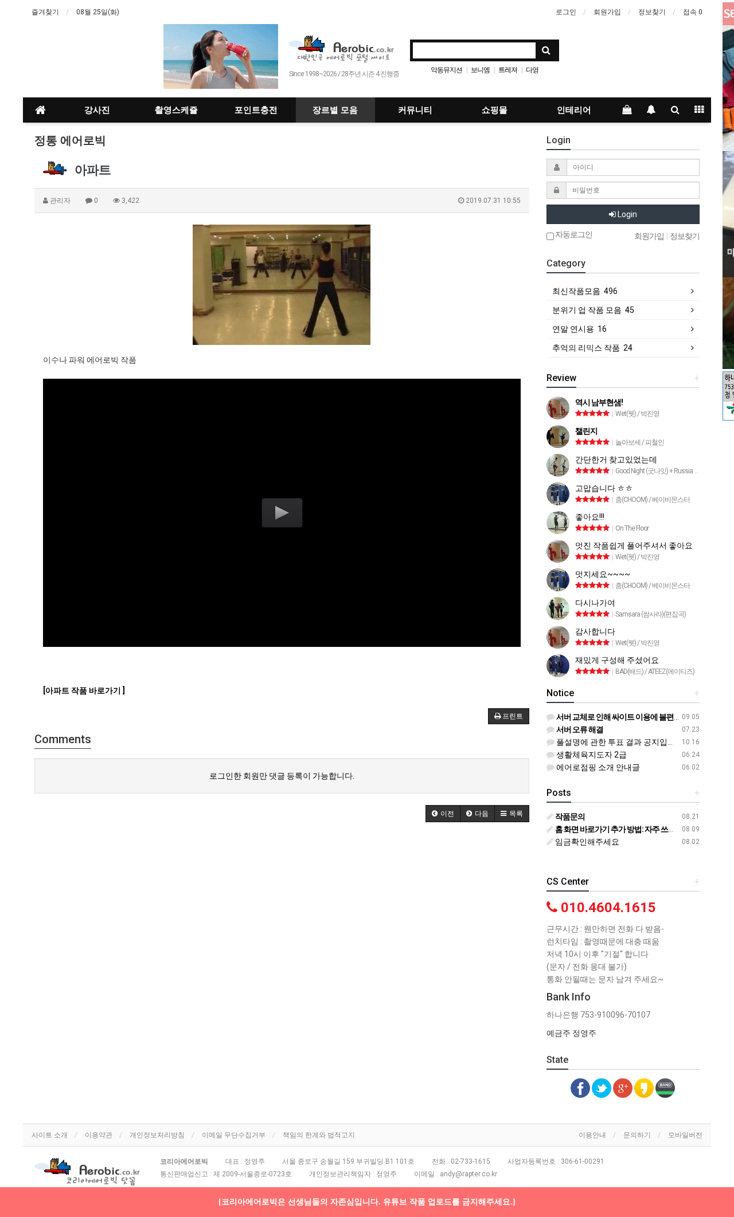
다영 (532, 70)
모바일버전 (685, 1135)
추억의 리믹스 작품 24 (592, 347)
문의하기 (637, 1135)
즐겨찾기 (45, 12)
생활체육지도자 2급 (591, 754)
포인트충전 (256, 110)
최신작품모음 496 (585, 291)
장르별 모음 (335, 110)
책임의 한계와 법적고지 (319, 1135)
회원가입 (607, 12)
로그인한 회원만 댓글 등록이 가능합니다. (281, 775)
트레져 (507, 70)
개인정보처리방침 (157, 1135)
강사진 (97, 110)
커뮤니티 (415, 110)
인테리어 (574, 110)
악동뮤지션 (446, 70)
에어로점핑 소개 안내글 (597, 767)
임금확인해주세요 (586, 841)
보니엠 (480, 70)
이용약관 (98, 1135)
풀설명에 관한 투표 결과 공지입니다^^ (622, 742)
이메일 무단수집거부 (234, 1135)
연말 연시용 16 (579, 328)
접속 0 (692, 12)
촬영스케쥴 (176, 110)
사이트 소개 (50, 1135)
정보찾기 (652, 12)
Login (626, 214)
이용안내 (592, 1135)
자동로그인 (573, 234)
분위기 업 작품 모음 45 (593, 310)
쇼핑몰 (494, 110)
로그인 (566, 12)
